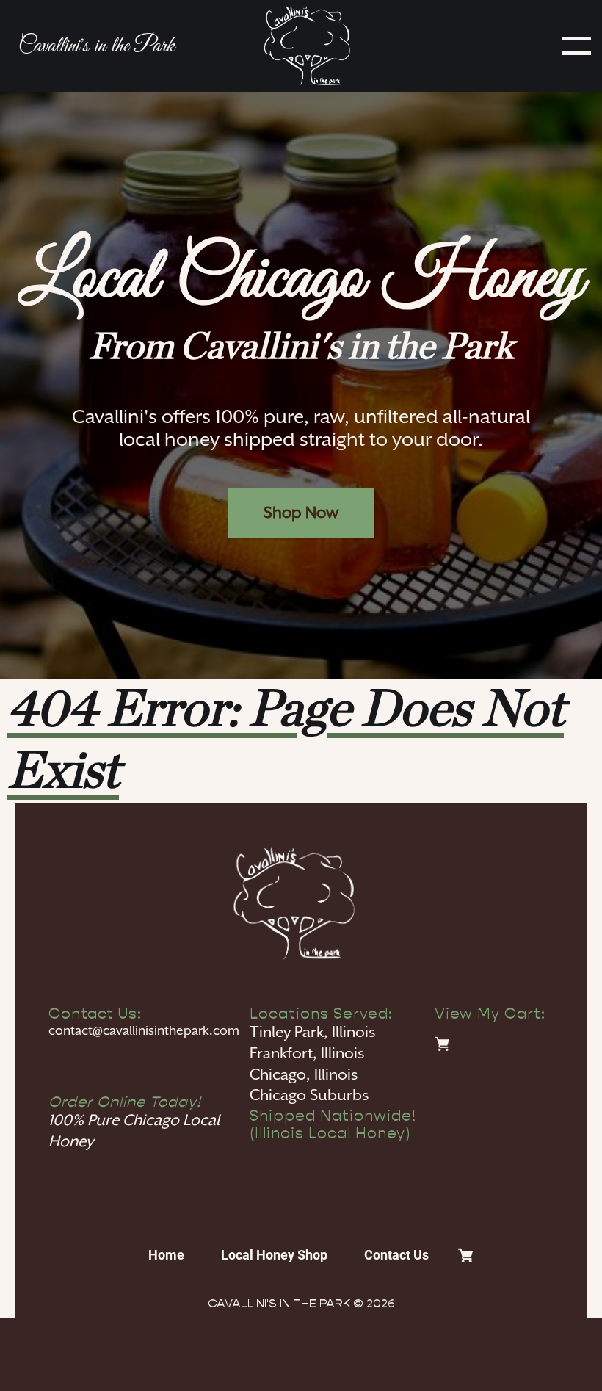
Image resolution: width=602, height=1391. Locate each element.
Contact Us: (95, 1013)
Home (166, 1254)
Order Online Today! (124, 1101)
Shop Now (301, 513)
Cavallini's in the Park (96, 46)
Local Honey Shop (274, 1254)
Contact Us (396, 1254)
